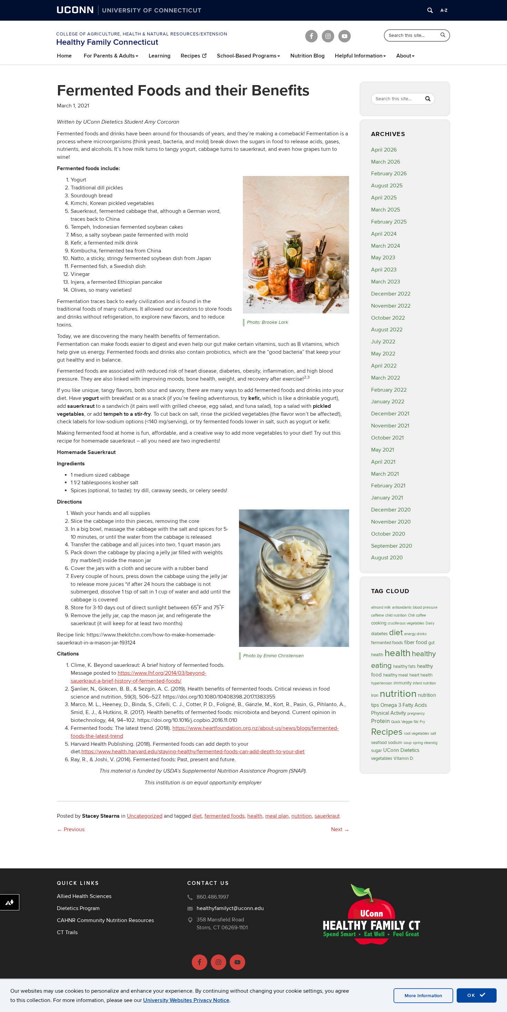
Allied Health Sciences (84, 896)
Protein (380, 721)
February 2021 (388, 485)
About (403, 55)
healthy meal (395, 675)
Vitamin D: (404, 758)
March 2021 (385, 474)
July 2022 (383, 341)
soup (407, 743)
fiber (409, 643)
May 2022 (383, 353)
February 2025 (389, 221)
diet (197, 816)
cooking (378, 623)
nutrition (301, 816)
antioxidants (401, 607)
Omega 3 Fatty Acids (403, 705)
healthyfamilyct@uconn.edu (230, 908)
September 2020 (391, 546)
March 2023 (385, 281)
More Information (423, 996)
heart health (421, 675)
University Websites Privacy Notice (186, 1000)
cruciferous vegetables (406, 623)
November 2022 (390, 305)
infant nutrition (424, 683)
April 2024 (384, 233)
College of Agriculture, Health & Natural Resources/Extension (141, 34)
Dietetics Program (78, 908)
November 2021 (390, 425)
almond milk (381, 607)
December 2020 (391, 509)
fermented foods (225, 816)
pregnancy (416, 713)
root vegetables (416, 733)
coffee (421, 615)
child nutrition (396, 615)
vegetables (381, 758)
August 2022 (386, 329)
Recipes (190, 55)
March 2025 (385, 209)
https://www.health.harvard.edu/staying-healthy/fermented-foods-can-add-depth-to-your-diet (193, 751)
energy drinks (415, 634)
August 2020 (387, 557)
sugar (376, 750)
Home (64, 55)
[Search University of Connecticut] (430, 10)
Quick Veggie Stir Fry (408, 722)
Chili (411, 615)
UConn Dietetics (401, 750)
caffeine (377, 615)
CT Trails (67, 932)
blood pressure (425, 607)
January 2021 (387, 497)
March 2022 (385, 377)
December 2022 (390, 293)
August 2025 (386, 185)
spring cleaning (425, 743)
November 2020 (391, 521)
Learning (159, 55)
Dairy (430, 623)
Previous (70, 829)
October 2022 (388, 317)
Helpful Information (358, 55)
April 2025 (384, 197)
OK (472, 995)
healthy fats (404, 666)
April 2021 (383, 461)
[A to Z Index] (443, 10)
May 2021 (382, 449)
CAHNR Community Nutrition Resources (105, 920)
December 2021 (390, 413)
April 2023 (384, 269)
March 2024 (385, 245)
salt (433, 733)
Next (340, 829)
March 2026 (385, 161)
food (421, 642)
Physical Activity (388, 713)
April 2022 (384, 365)
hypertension (381, 683)
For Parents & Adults (109, 55)
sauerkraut (327, 816)
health (254, 816)
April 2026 (384, 149)
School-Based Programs (247, 55)
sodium (395, 742)
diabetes (379, 634)
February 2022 (389, 389)
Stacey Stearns (101, 816)
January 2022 (387, 401)
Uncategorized (144, 816)
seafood (379, 742)
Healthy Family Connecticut (107, 42)
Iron (374, 695)
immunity (402, 683)
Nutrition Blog (307, 55)
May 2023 (383, 257)
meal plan (277, 816)
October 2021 (387, 437)
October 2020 (388, 533)
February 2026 (389, 173)
